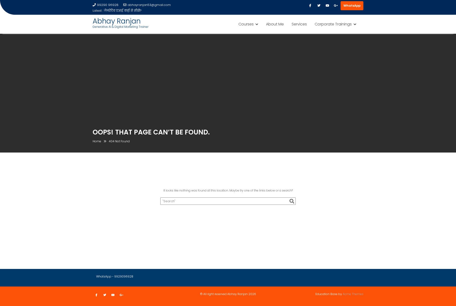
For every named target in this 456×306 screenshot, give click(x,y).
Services (299, 24)
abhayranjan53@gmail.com (149, 5)
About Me (275, 24)
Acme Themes (353, 294)
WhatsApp (352, 5)
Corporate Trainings (333, 24)
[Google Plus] (336, 6)
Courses (246, 24)
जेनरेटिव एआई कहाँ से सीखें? (123, 10)
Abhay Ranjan (117, 21)
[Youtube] (327, 6)
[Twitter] (319, 6)
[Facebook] (310, 6)
